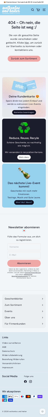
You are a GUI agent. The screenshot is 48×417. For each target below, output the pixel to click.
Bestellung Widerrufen (13, 359)
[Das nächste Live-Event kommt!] (24, 172)
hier (27, 42)
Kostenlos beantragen (24, 112)
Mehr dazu (24, 157)
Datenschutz (8, 351)
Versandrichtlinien (11, 363)
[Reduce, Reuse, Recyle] (24, 127)
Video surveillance (11, 343)
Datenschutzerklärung (33, 272)
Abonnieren (24, 263)
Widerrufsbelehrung (12, 355)
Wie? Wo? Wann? (24, 202)
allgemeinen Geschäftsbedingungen (22, 275)
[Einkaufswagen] (38, 10)
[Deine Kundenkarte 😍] (24, 86)
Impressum (7, 367)
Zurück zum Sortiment (24, 58)
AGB (4, 347)
